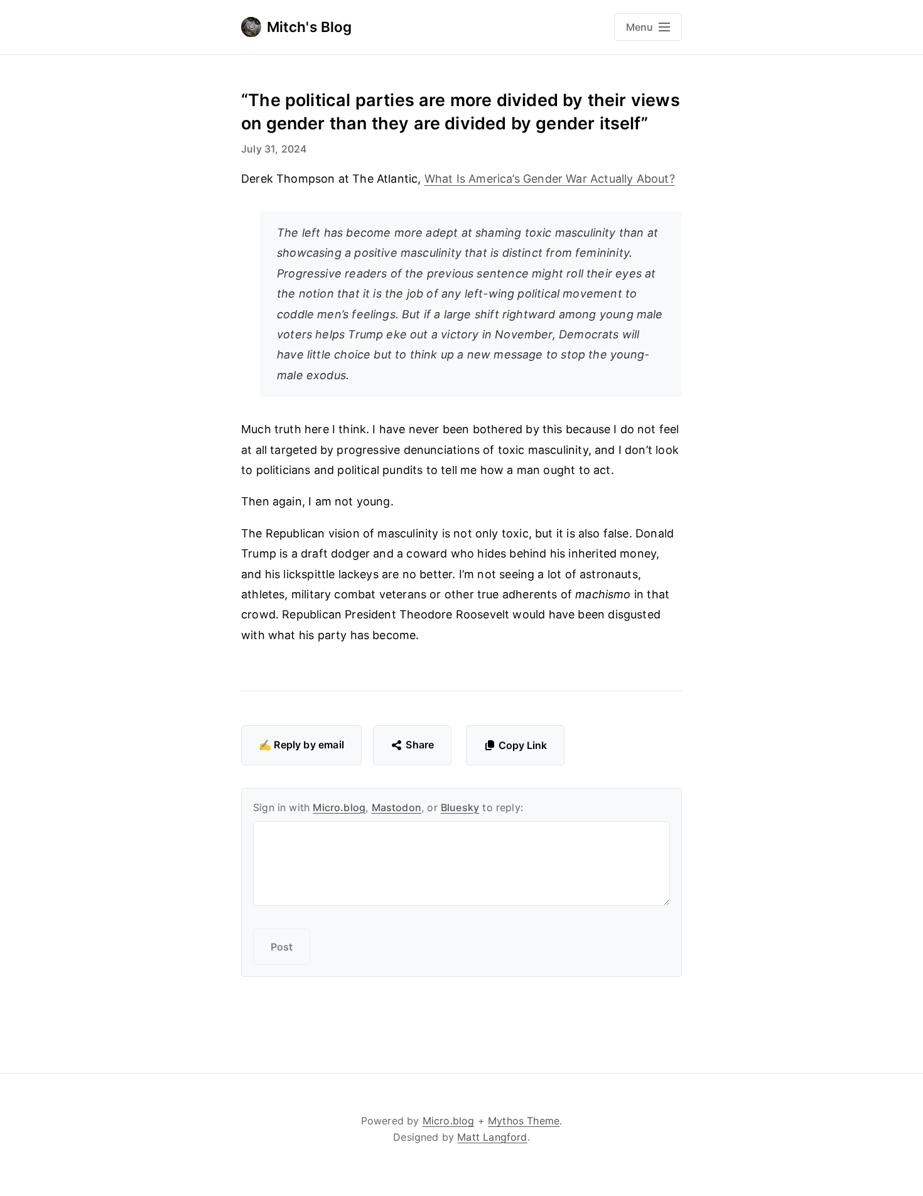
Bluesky (460, 807)
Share (420, 744)
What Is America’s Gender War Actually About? (549, 178)
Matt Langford (492, 1137)
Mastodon (396, 807)
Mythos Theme (523, 1120)
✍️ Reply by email (301, 744)
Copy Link (523, 745)
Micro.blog (339, 807)
